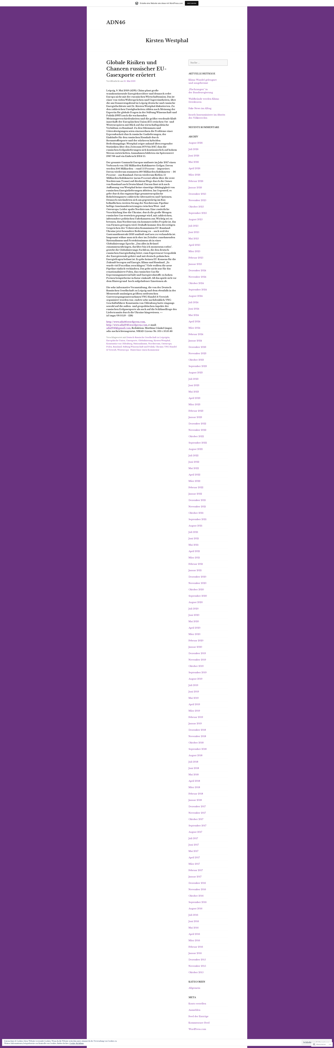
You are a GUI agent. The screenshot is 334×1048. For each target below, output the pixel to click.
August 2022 (196, 449)
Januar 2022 (195, 493)
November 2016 (197, 889)
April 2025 (194, 245)
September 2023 (198, 366)
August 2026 (196, 143)
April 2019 (194, 704)
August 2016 (195, 908)
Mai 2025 (194, 238)
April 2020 (194, 627)
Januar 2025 (195, 264)
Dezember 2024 (197, 270)
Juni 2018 (194, 768)
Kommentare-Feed (199, 1022)
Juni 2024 (194, 308)
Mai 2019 (194, 698)
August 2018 (195, 755)
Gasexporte (131, 340)
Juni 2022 (194, 462)
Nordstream (154, 343)
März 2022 (194, 481)
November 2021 (197, 506)
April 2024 (194, 321)
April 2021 (194, 551)
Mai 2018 (194, 774)
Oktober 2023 (196, 359)
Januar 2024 (195, 340)
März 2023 (194, 404)
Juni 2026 (194, 155)
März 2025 (194, 251)
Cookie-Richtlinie (76, 1043)
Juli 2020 (194, 608)
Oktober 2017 (196, 819)
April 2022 (194, 474)
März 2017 (194, 864)
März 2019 (194, 710)
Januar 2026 (195, 187)
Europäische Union (115, 340)
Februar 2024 (196, 334)
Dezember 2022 (197, 423)
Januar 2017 (195, 876)
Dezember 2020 (197, 576)
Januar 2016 (195, 953)
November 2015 (197, 966)
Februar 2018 (196, 793)
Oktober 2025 (196, 206)
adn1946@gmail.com (118, 328)
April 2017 (194, 857)
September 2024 (198, 289)
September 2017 (197, 825)
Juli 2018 (193, 761)
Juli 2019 (193, 685)
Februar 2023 (196, 411)
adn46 (115, 22)
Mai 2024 (194, 315)
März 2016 (194, 940)
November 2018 (197, 736)
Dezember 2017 (197, 806)
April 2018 (194, 781)
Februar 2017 (196, 870)
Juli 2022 (193, 455)
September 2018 (198, 749)
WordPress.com (197, 1029)
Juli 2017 (193, 838)
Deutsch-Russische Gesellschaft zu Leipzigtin (147, 337)
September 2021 (198, 519)
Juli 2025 (193, 225)
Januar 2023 (195, 417)
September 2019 (198, 672)
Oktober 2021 (196, 513)
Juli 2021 (193, 532)
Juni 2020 (194, 615)
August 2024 (195, 296)
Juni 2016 (194, 921)
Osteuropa (166, 343)
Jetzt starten (191, 3)
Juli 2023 (193, 379)
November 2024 (197, 277)
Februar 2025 (196, 257)
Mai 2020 (194, 621)
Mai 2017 (193, 851)
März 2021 (194, 557)
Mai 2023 (194, 391)
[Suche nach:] (208, 62)
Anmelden (194, 1010)
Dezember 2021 (197, 500)
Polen (109, 347)
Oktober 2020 (196, 589)
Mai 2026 (194, 162)
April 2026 (194, 168)
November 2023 (197, 353)
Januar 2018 (195, 800)
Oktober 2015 (196, 972)
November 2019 (197, 659)
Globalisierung (145, 340)
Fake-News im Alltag (200, 108)
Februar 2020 (196, 640)
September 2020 (198, 596)
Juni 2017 (194, 844)
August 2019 (195, 679)
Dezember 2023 (197, 347)
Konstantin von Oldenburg (119, 343)
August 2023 (196, 372)
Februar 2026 (196, 181)
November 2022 (197, 430)
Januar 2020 (195, 647)
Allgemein (194, 988)
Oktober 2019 (196, 666)
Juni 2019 (194, 691)
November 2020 (197, 583)
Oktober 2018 (196, 742)
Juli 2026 (193, 149)
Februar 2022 (196, 487)
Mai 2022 (194, 468)
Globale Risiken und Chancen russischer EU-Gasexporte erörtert (136, 69)
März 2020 (194, 634)
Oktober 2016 (196, 895)
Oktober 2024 (196, 283)
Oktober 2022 (196, 436)
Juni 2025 (194, 232)
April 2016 (194, 934)
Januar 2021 (195, 570)
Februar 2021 (196, 564)
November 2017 (197, 813)
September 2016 (198, 902)
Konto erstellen (197, 1003)
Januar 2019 (195, 723)
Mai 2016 (194, 927)
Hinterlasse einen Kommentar (144, 350)
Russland (117, 347)
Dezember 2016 (197, 883)
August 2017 (195, 832)
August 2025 (196, 219)
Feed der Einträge (198, 1016)
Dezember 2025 (197, 194)
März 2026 (194, 174)
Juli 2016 (193, 915)
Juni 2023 (194, 385)
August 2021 (195, 525)
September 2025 (198, 213)
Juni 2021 (194, 538)
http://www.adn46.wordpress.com (125, 321)
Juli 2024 (193, 302)
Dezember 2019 (197, 653)
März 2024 (194, 328)
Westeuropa (123, 350)
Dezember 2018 (197, 730)
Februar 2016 (196, 947)
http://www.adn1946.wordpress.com (126, 325)
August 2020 (196, 602)
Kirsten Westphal (162, 340)
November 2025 (197, 200)
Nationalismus (140, 343)
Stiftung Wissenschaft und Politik (139, 347)
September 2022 (198, 442)
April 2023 (194, 398)
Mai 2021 (194, 545)
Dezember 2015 (197, 959)
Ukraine (159, 347)
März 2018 (194, 787)
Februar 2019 (196, 717)
